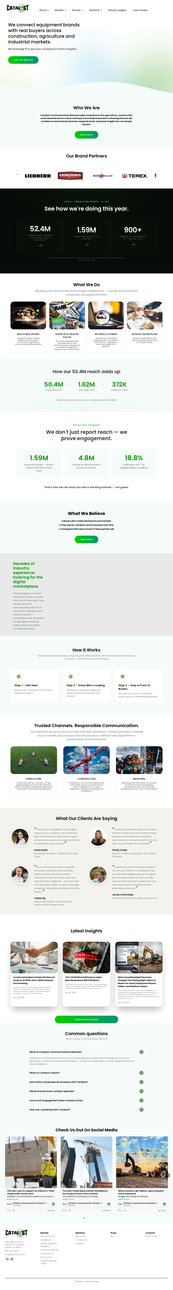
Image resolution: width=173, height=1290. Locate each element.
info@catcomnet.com (15, 1254)
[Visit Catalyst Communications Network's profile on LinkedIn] (9, 1204)
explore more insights (86, 1019)
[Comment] (13, 1210)
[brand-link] (38, 176)
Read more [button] (12, 1199)
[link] (7, 1259)
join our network (23, 62)
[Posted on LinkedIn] (53, 1204)
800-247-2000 (11, 1251)
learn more (86, 134)
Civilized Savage (91, 1281)
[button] (5, 1175)
